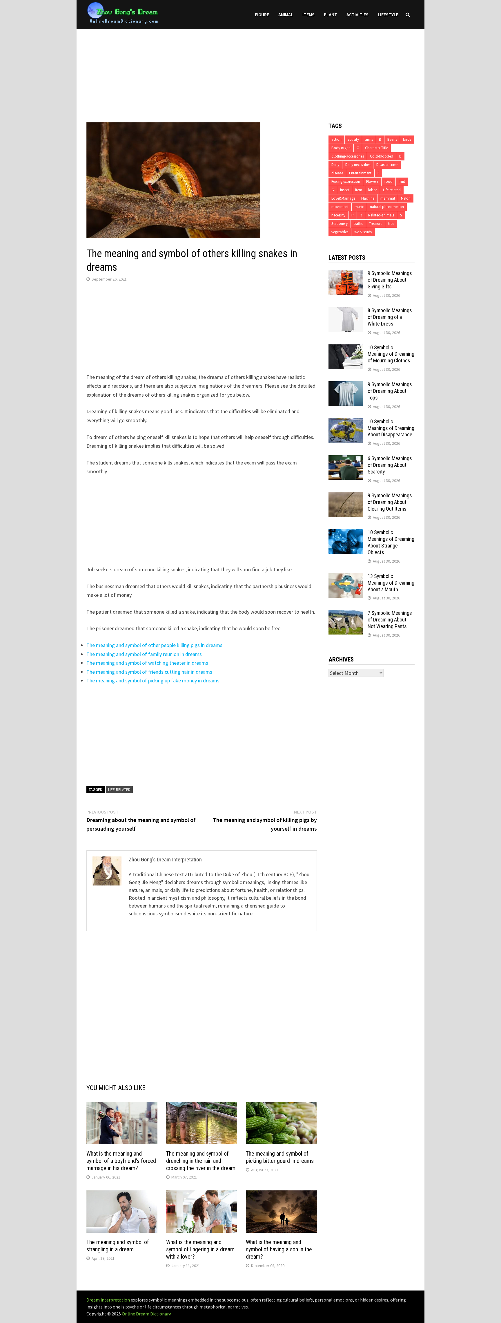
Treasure (375, 223)
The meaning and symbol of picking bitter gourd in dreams (280, 1157)
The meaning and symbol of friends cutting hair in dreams (149, 671)
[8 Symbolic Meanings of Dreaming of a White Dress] (345, 311)
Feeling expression (345, 181)
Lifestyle (388, 14)
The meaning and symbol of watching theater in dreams (147, 662)
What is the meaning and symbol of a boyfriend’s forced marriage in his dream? (121, 1161)
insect (344, 189)
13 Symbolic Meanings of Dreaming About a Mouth (391, 582)
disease (337, 173)
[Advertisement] (250, 70)
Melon (406, 198)
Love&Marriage (343, 198)
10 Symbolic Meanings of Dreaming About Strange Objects (391, 542)
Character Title (376, 147)
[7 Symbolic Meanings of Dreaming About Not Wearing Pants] (345, 613)
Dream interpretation (108, 1300)
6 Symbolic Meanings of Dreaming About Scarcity (390, 465)
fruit (402, 181)
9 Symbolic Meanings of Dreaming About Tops (390, 391)
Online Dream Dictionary (146, 1314)
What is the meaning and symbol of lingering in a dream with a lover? (200, 1249)
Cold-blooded (381, 156)
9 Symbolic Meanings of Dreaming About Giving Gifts (390, 280)
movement (339, 206)
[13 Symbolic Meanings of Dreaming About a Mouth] (345, 577)
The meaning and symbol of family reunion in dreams (144, 654)
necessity (338, 215)
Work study (363, 231)
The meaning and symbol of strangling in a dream (117, 1246)
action (336, 139)
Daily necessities (357, 164)
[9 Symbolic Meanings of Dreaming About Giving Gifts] (345, 274)
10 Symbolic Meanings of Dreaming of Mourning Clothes (391, 354)
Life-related (119, 789)
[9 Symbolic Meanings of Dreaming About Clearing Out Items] (345, 496)
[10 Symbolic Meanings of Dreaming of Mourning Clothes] (345, 348)
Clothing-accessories (347, 156)
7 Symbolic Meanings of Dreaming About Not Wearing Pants (390, 619)
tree (391, 223)
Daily (335, 164)
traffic (358, 223)
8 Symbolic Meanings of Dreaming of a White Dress (390, 317)
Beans (392, 139)
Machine (367, 198)
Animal (285, 14)
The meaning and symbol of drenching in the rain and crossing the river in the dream (200, 1161)
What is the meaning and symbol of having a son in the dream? (279, 1249)
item (358, 189)
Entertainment (360, 173)
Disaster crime (387, 164)
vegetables (339, 231)
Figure (262, 14)
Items (308, 14)
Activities (357, 14)
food (388, 181)
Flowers (372, 181)
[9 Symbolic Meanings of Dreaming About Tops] (345, 385)
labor (372, 189)
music (359, 206)
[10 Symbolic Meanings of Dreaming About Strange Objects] (345, 533)
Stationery (339, 223)
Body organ (341, 147)
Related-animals (381, 215)
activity (353, 139)
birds (407, 139)
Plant (330, 14)
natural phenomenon (387, 206)
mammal (387, 198)
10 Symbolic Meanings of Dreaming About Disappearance (391, 428)
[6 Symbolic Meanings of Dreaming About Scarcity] (345, 459)
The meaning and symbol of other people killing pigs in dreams (154, 645)
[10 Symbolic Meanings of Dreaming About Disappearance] (345, 422)
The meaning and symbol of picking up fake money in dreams (152, 680)
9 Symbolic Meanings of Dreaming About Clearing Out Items (390, 502)
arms (369, 139)
